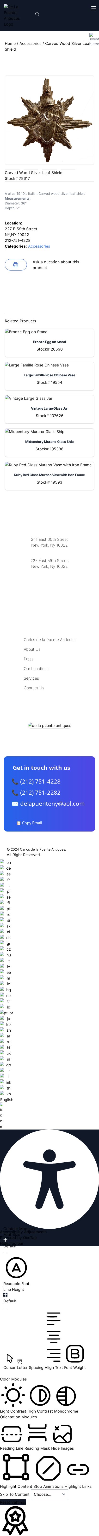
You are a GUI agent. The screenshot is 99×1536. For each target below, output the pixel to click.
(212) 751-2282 (49, 551)
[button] (16, 1270)
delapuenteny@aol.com (49, 590)
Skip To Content (15, 1494)
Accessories (30, 43)
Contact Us (34, 687)
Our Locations (36, 668)
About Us (32, 649)
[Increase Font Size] (5, 1240)
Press (28, 658)
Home (10, 43)
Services (31, 678)
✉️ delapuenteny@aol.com (48, 803)
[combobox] (6, 994)
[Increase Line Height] (5, 1295)
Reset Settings (13, 1502)
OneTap (30, 1237)
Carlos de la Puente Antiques (49, 639)
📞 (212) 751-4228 (36, 781)
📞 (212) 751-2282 (36, 792)
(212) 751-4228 (49, 572)
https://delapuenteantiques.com (50, 582)
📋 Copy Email (29, 823)
